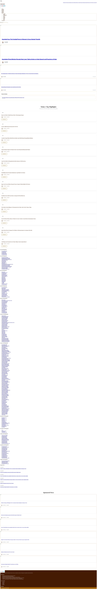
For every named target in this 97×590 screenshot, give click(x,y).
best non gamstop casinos (5, 373)
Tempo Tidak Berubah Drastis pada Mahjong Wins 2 (8, 322)
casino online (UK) (4, 262)
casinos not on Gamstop (5, 268)
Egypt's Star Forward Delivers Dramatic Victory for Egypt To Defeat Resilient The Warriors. (15, 184)
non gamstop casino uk (4, 274)
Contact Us (3, 20)
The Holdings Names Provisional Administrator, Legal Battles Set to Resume (13, 172)
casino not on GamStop (4, 346)
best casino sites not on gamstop (5, 353)
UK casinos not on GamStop (5, 387)
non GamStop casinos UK (5, 385)
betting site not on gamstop (5, 462)
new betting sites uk (4, 273)
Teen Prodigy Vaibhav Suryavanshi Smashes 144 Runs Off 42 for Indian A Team (13, 97)
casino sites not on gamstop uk (5, 340)
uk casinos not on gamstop (5, 320)
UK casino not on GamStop (5, 407)
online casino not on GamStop (5, 350)
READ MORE (4, 119)
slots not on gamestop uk (5, 295)
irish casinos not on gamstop (5, 339)
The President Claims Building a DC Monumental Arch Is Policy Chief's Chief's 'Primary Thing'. (16, 207)
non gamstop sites (4, 251)
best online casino (4, 261)
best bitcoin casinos (4, 253)
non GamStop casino (4, 302)
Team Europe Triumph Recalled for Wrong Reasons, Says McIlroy (9, 564)
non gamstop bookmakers (5, 366)
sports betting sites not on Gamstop (6, 379)
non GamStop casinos (4, 287)
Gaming (4, 13)
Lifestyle (4, 15)
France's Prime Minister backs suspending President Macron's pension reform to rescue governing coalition (15, 527)
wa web (3, 329)
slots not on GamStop (4, 327)
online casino (3, 310)
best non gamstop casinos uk (5, 406)
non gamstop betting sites (5, 317)
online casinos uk (4, 296)
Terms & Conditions (5, 587)
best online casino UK (4, 401)
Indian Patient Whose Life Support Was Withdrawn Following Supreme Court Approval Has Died (16, 230)
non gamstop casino (4, 284)
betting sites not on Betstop (5, 380)
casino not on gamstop (4, 324)
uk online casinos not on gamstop (6, 359)
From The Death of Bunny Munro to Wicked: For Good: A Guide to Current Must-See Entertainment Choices (18, 218)
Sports (4, 18)
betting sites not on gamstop (5, 316)
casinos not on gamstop (4, 283)
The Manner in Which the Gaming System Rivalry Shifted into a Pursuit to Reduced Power (12, 578)
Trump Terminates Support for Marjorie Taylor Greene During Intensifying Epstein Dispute (15, 149)
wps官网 (3, 282)
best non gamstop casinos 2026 (5, 363)
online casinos (3, 332)
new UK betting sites (4, 404)
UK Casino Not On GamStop (5, 399)
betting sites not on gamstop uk (5, 365)
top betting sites (4, 424)
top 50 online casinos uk (5, 301)
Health (4, 14)
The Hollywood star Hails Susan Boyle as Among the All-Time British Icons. (13, 195)
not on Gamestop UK (4, 309)
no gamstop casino (4, 306)
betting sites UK (4, 403)
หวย (2, 430)
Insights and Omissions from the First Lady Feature (7, 483)
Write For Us (1, 587)
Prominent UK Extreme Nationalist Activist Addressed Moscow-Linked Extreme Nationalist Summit (55, 2)
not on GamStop (4, 347)
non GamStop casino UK (5, 328)
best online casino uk (4, 263)
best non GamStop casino (5, 368)
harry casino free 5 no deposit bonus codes (7, 300)
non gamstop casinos (4, 254)
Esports (3, 583)
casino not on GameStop (5, 382)
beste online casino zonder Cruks (6, 443)
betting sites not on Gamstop (5, 378)
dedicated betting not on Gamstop (6, 258)
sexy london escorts (4, 447)
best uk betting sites (4, 305)
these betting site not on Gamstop (6, 265)
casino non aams (4, 276)
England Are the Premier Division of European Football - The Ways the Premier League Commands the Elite (14, 479)
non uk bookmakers (4, 291)
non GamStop (3, 349)
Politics (4, 17)
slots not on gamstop (4, 275)
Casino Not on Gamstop (5, 267)
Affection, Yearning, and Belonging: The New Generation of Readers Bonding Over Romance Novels (13, 468)
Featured (3, 12)
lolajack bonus (3, 281)
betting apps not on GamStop (5, 439)
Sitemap (8, 587)
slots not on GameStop (4, 383)
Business (3, 10)
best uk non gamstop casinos (5, 364)
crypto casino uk (4, 425)
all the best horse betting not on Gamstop (7, 259)
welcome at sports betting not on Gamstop (7, 266)
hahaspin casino (4, 278)
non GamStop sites (4, 450)
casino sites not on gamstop (5, 338)
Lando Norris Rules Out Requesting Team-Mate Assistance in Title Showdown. (13, 161)
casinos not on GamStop (5, 348)
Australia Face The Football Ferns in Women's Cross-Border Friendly (21, 39)
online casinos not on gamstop (5, 289)
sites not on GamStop (4, 388)
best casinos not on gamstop (5, 355)
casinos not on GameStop (5, 391)
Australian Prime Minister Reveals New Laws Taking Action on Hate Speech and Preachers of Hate (29, 59)
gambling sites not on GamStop (5, 326)
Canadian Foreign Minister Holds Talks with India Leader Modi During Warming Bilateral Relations (17, 138)
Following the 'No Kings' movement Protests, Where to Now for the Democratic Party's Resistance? (79, 2)
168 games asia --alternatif (5, 323)
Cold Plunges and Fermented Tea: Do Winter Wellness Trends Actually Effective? (14, 241)
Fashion (3, 11)
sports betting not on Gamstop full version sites (7, 264)
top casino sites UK (4, 454)
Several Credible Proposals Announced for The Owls (9, 126)
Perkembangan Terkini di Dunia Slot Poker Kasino (8, 576)
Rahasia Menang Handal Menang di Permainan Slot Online (9, 575)
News (4, 16)
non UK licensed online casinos (5, 290)
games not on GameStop (5, 392)
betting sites (3, 418)
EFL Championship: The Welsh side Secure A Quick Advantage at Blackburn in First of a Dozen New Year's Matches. (19, 73)
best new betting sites (4, 357)
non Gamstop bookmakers (5, 257)
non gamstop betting (4, 356)
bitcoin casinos (3, 288)
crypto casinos (3, 367)
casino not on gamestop (4, 362)
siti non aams (3, 277)
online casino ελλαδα (4, 308)
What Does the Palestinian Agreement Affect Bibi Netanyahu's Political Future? (10, 472)
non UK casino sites (4, 452)
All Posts (3, 9)
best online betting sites (4, 272)
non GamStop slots (4, 400)
